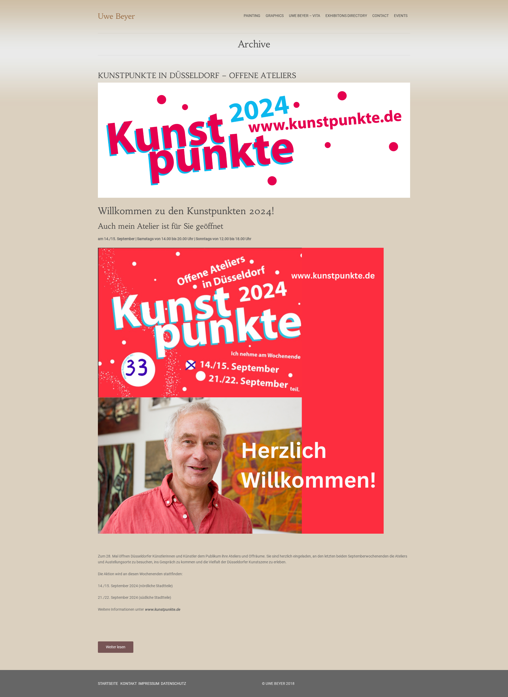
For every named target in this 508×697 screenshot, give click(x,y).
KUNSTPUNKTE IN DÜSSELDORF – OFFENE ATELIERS (197, 75)
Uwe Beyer (116, 16)
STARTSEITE (108, 683)
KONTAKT (128, 683)
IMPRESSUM (148, 683)
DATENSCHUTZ (173, 683)
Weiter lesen (115, 647)
